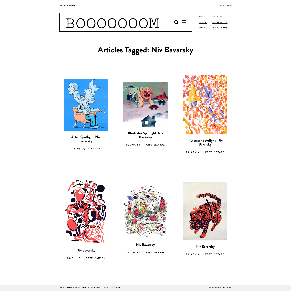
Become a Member (67, 6)
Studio (203, 27)
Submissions (220, 27)
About (62, 287)
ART (201, 16)
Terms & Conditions (91, 287)
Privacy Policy (73, 287)
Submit (229, 6)
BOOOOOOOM (112, 22)
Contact (105, 287)
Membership (219, 22)
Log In (221, 6)
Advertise (115, 287)
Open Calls (219, 16)
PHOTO (203, 22)
